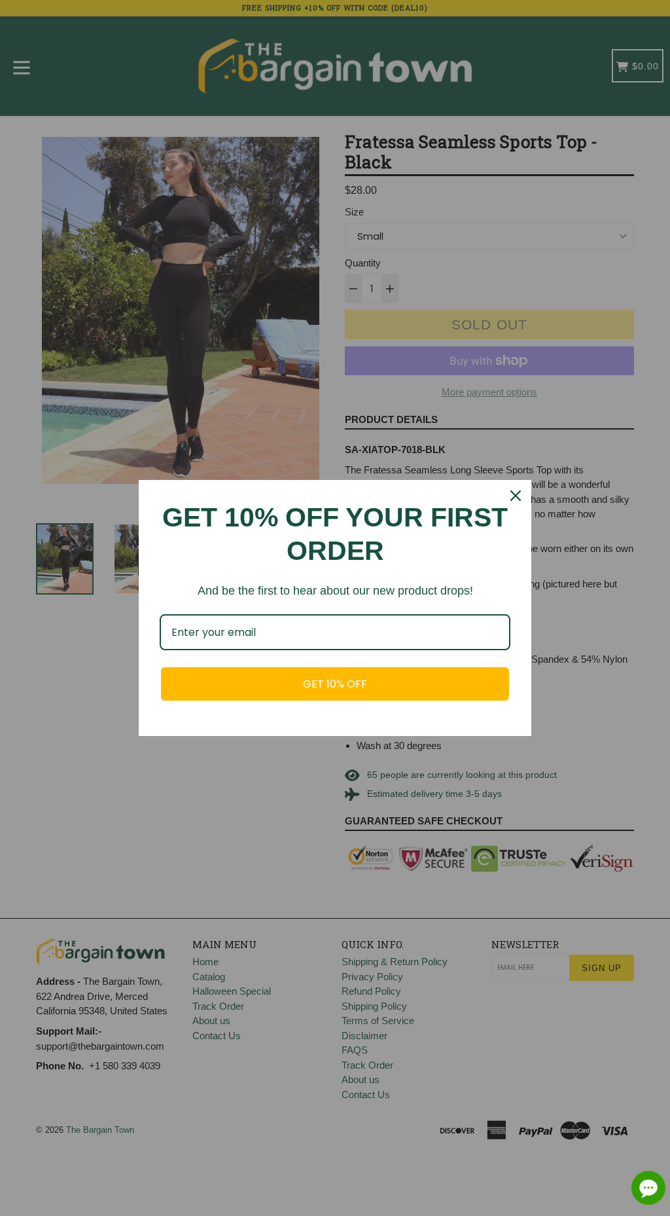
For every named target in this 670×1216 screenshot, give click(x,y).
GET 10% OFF (335, 683)
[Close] (515, 495)
